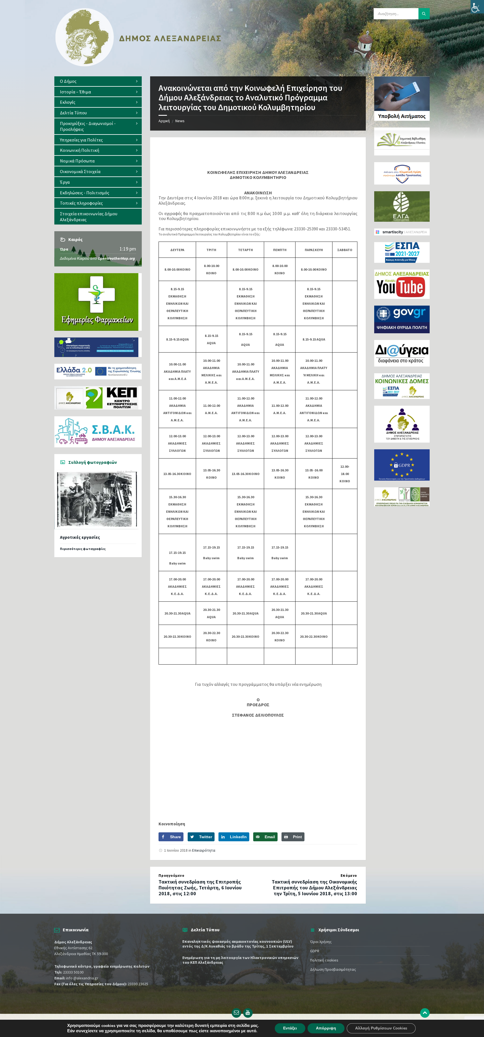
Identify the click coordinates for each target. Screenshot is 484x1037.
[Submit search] (424, 13)
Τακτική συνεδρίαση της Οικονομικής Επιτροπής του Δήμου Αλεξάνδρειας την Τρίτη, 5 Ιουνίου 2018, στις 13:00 (314, 887)
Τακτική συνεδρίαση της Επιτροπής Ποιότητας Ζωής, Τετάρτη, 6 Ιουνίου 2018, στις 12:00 (200, 887)
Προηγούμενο (171, 875)
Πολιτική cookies (324, 960)
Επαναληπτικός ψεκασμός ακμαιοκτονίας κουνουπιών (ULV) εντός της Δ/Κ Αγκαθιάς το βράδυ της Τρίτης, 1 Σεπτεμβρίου (238, 944)
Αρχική (164, 120)
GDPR (314, 950)
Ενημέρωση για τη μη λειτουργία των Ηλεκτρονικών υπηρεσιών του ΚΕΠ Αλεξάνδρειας (240, 960)
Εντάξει (290, 1028)
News (180, 120)
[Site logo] (138, 65)
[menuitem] (98, 81)
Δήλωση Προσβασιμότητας (333, 969)
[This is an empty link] (425, 1013)
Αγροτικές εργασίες (80, 537)
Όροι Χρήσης (321, 941)
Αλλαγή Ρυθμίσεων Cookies (381, 1028)
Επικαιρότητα (203, 850)
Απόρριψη (326, 1028)
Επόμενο (349, 875)
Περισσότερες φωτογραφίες (83, 549)
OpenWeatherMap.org (116, 258)
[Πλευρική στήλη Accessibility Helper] (477, 6)
